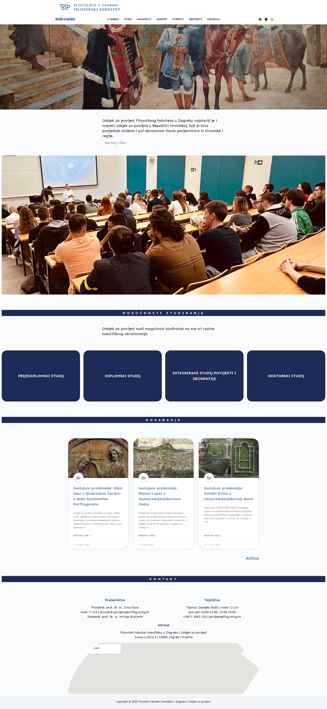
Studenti (178, 19)
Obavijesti (195, 19)
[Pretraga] (272, 19)
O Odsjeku (113, 19)
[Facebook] (260, 19)
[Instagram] (266, 19)
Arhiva (252, 558)
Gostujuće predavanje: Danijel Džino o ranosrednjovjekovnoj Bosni (228, 493)
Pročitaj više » (82, 535)
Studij (128, 19)
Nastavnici (144, 19)
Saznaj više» (116, 142)
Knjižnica (213, 19)
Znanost (162, 19)
